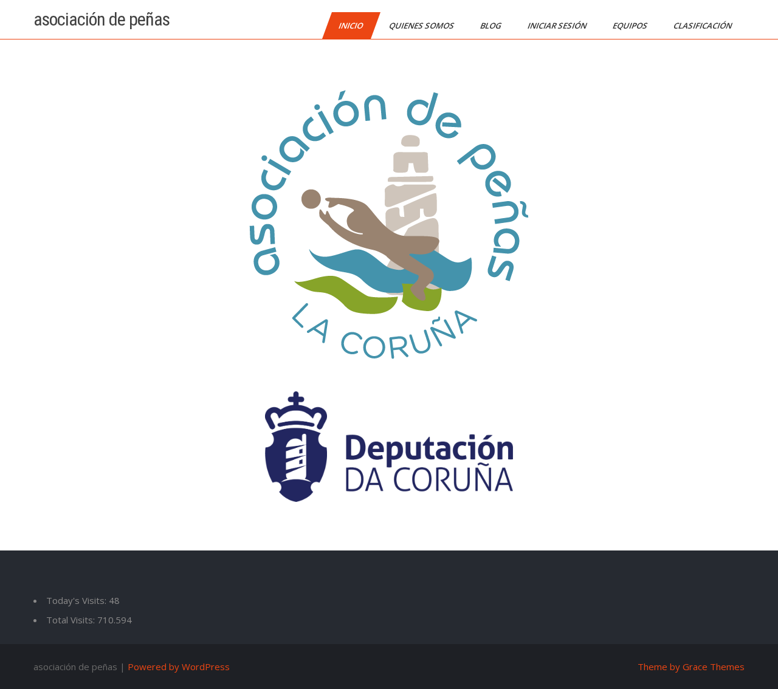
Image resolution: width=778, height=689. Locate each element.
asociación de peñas (101, 19)
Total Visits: (71, 620)
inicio (351, 25)
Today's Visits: (77, 600)
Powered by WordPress (179, 666)
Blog (491, 25)
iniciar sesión (558, 25)
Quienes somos (422, 25)
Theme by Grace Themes (691, 666)
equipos (630, 25)
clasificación (703, 25)
